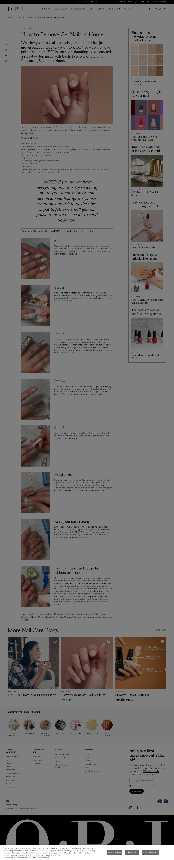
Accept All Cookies (150, 852)
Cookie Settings (114, 852)
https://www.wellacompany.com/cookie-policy (29, 858)
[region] (87, 852)
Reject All (132, 852)
